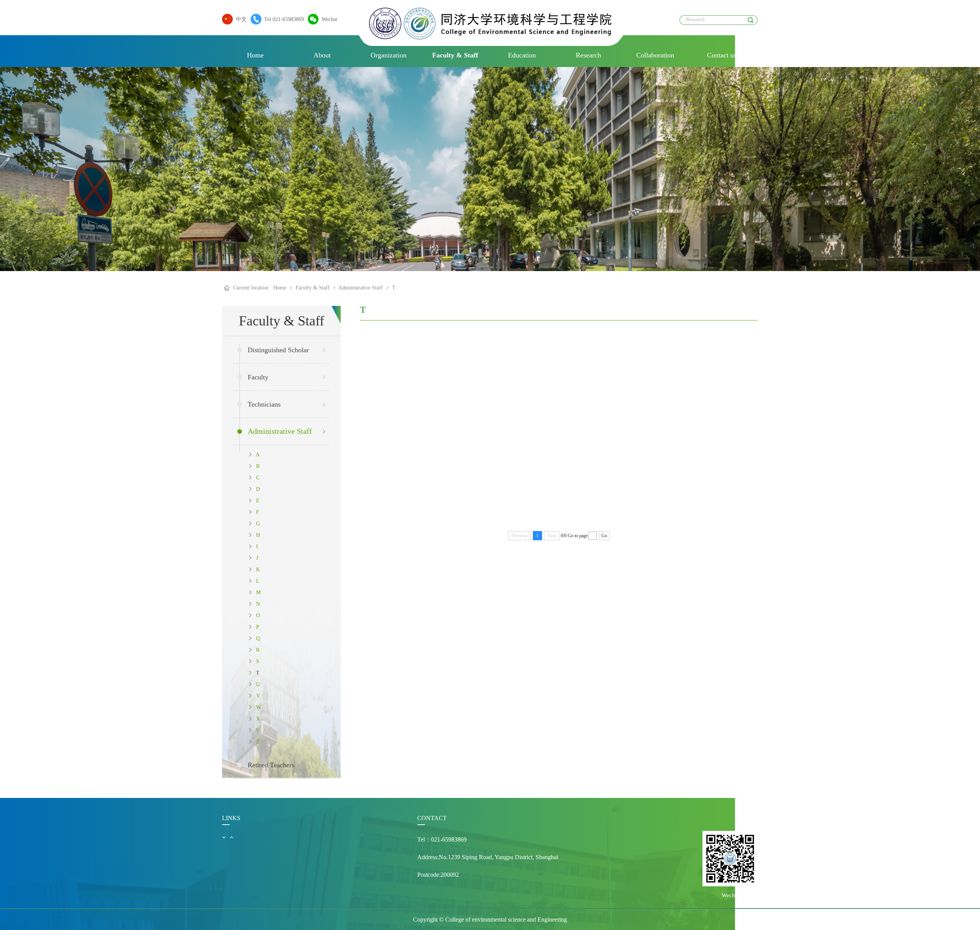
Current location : (252, 288)
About (322, 55)
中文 (241, 19)
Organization (389, 55)
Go (604, 535)
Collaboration (655, 55)
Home (255, 55)
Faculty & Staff (455, 55)
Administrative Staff (360, 288)
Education (522, 55)
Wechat (329, 19)
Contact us (722, 55)
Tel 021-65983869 (284, 19)
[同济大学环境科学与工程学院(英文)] (490, 37)
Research (588, 55)
